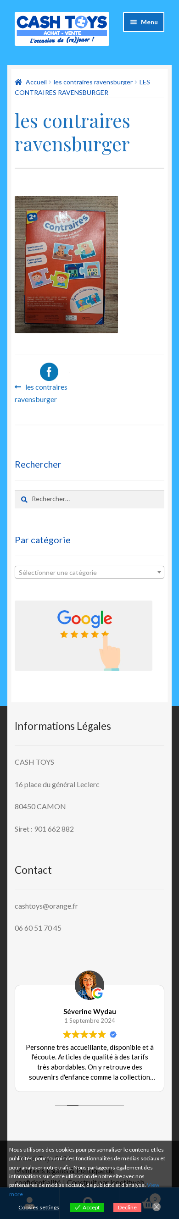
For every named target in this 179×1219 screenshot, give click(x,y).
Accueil (36, 82)
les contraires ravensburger (93, 82)
